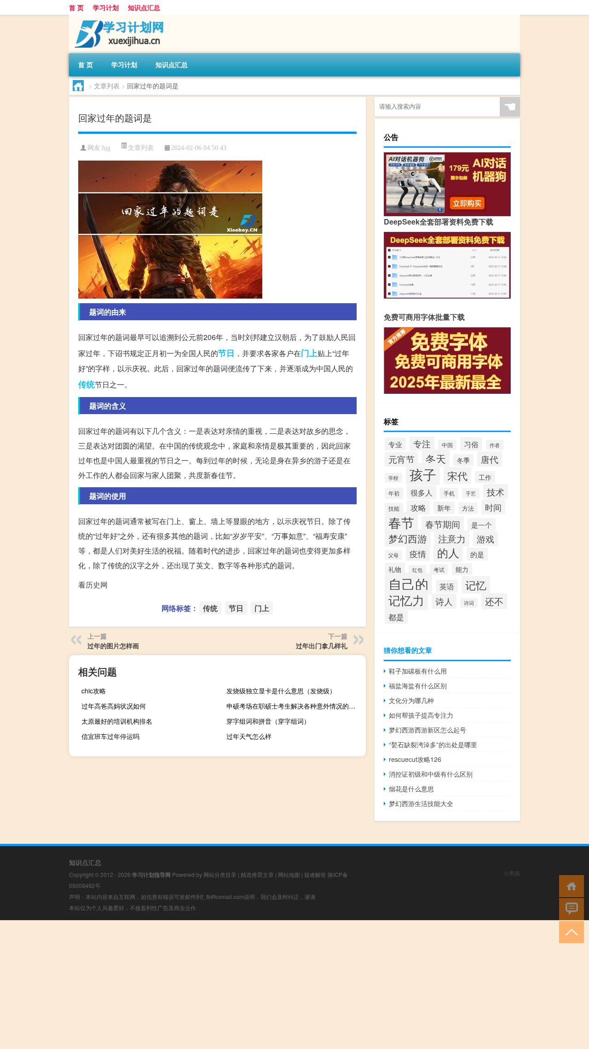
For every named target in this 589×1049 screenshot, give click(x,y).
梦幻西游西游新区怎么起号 (427, 729)
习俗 (471, 444)
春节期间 (442, 524)
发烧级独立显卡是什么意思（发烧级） (281, 690)
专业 (395, 444)
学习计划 (106, 7)
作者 (495, 445)
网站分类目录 (220, 874)
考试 (439, 569)
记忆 (475, 584)
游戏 (485, 539)
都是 (396, 616)
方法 (468, 508)
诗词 (469, 602)
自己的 (408, 583)
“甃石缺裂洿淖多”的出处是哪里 (433, 744)
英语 (446, 586)
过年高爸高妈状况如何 (113, 705)
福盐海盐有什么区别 (418, 685)
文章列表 (107, 85)
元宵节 (401, 459)
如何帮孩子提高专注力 (421, 715)
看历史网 (93, 584)
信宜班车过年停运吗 (110, 736)
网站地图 (289, 874)
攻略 (418, 507)
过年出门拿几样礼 (321, 645)
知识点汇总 (144, 7)
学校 (393, 477)
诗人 (444, 601)
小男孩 (511, 873)
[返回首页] (569, 885)
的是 (477, 554)
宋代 (457, 475)
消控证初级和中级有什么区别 (431, 773)
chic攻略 (93, 690)
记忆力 (406, 600)
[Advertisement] (276, 984)
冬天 (436, 458)
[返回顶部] (569, 931)
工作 (485, 477)
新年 (444, 508)
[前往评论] (569, 908)
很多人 (421, 492)
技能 (393, 508)
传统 (86, 384)
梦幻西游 (407, 538)
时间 (493, 507)
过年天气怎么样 (248, 736)
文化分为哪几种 (411, 700)
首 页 (76, 7)
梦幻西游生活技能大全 (421, 803)
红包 (417, 569)
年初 (393, 493)
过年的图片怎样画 (113, 645)
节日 (226, 353)
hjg (106, 147)
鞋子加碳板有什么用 (418, 670)
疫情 (418, 553)
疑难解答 (315, 874)
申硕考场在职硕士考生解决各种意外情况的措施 (294, 705)
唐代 (489, 459)
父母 (393, 555)
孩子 (423, 474)
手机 (449, 493)
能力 (462, 569)
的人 (448, 552)
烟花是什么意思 (411, 788)
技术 (495, 491)
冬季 (463, 460)
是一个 (481, 524)
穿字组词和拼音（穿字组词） (268, 721)
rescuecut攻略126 (415, 759)
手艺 (471, 493)
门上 (309, 353)
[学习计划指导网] (117, 18)
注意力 (452, 538)
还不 (494, 601)
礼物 (394, 569)
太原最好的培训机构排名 (116, 721)
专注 (422, 443)
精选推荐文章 (257, 874)
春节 (401, 522)
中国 (447, 445)
